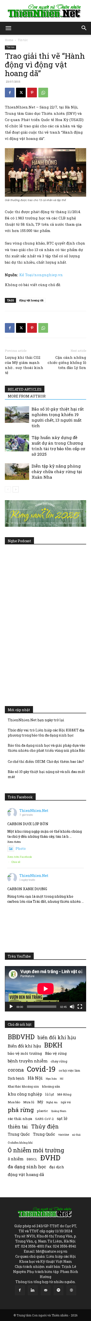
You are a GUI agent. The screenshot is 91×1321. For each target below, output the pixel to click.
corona (16, 1069)
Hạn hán (51, 1078)
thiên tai (18, 1126)
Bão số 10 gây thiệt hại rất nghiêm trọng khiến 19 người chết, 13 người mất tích (58, 417)
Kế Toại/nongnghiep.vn (41, 274)
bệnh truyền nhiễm (28, 1060)
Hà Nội (35, 1078)
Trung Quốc (44, 1134)
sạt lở (62, 1118)
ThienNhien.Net (33, 810)
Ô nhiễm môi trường (36, 1150)
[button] (8, 28)
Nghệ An (52, 1102)
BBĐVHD (21, 1036)
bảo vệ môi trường (25, 1053)
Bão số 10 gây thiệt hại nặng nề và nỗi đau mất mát (46, 774)
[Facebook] (10, 92)
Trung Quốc (19, 1134)
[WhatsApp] (43, 92)
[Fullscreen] (79, 1006)
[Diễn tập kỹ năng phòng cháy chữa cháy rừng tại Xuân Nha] (17, 471)
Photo (21, 848)
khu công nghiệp (25, 1094)
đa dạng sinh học (27, 1166)
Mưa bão (14, 1102)
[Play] (11, 1006)
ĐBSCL (32, 1159)
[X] (21, 92)
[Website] (71, 1290)
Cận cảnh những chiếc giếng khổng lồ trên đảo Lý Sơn (67, 362)
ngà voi (66, 1102)
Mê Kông (64, 1094)
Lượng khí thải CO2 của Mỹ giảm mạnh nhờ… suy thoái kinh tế (24, 365)
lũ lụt (49, 1094)
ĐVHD (50, 1157)
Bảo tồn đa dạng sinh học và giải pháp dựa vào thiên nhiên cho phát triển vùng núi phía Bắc (46, 748)
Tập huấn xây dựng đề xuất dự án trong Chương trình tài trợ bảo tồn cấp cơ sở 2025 (58, 446)
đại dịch (56, 1166)
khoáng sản (51, 1086)
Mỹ (40, 1101)
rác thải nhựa (20, 1118)
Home (9, 40)
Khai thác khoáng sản (23, 1086)
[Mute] (72, 1006)
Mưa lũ (28, 1102)
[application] (45, 988)
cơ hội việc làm (69, 1070)
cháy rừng (59, 1061)
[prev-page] (8, 489)
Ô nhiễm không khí (20, 1142)
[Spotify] (58, 1290)
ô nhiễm (16, 1158)
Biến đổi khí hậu (24, 1045)
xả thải (76, 1134)
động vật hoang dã (31, 300)
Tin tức (23, 40)
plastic (42, 1111)
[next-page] (16, 489)
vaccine (63, 1134)
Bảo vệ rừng (56, 1053)
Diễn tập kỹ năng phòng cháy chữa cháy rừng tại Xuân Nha (57, 471)
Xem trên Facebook (19, 857)
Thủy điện (45, 1126)
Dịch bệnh (16, 1078)
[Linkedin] (33, 1290)
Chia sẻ (15, 862)
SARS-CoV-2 (44, 1119)
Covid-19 (41, 1068)
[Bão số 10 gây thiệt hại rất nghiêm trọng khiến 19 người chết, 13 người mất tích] (17, 414)
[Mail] (45, 1290)
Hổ (61, 1078)
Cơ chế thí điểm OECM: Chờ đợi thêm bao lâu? (46, 761)
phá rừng (21, 1109)
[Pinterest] (32, 92)
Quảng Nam (58, 1111)
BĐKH (53, 1044)
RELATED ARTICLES (24, 389)
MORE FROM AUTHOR (27, 396)
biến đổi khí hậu (57, 1037)
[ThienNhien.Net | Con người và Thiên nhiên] (45, 11)
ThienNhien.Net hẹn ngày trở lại (36, 720)
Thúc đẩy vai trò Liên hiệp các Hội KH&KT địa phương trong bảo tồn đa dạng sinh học (46, 732)
